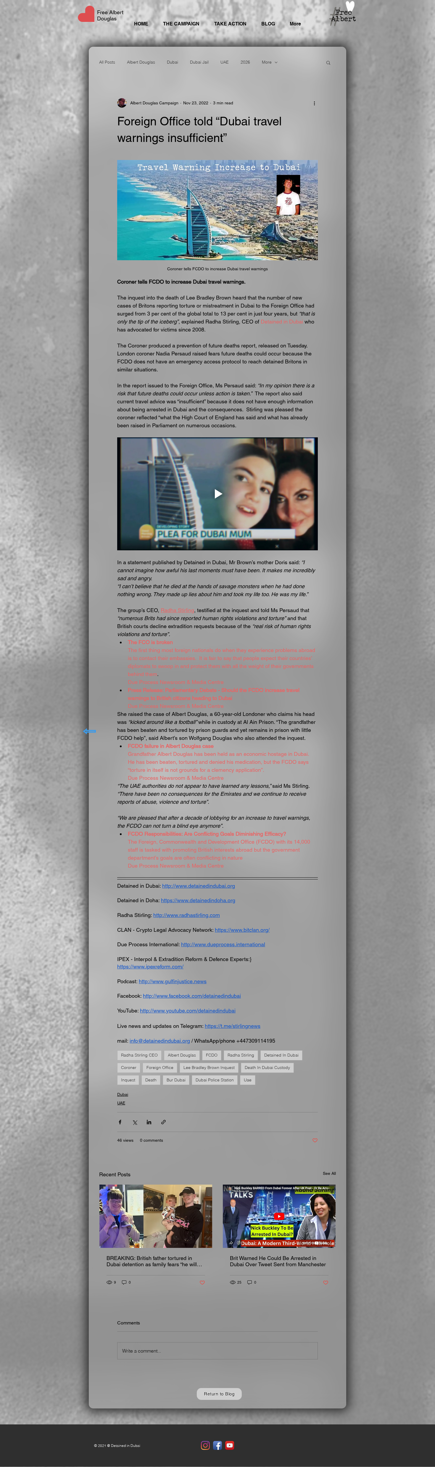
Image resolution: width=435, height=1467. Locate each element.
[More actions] (314, 102)
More (267, 62)
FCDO (212, 1055)
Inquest (128, 1080)
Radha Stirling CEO (139, 1055)
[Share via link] (163, 1122)
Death (151, 1080)
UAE (224, 62)
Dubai (172, 62)
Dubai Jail (199, 62)
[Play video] (217, 493)
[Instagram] (205, 1445)
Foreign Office (159, 1067)
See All (329, 1173)
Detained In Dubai (281, 1055)
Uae (248, 1080)
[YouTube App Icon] (229, 1445)
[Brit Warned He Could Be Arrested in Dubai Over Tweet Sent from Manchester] (279, 1216)
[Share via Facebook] (120, 1122)
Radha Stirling (241, 1055)
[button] (328, 62)
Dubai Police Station (215, 1080)
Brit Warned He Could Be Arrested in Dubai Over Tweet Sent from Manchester (278, 1261)
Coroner (128, 1067)
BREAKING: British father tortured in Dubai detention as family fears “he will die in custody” (152, 1261)
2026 (245, 62)
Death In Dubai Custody (267, 1067)
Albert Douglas (141, 62)
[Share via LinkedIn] (149, 1122)
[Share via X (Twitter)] (134, 1122)
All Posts (107, 62)
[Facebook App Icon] (217, 1445)
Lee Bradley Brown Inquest (209, 1067)
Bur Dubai (176, 1080)
